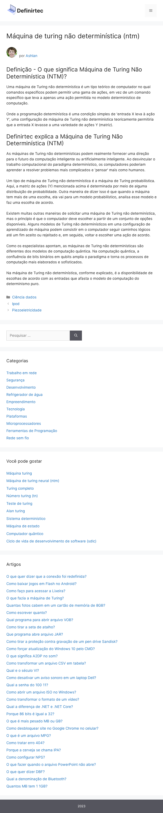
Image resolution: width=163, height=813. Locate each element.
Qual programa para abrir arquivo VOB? (39, 620)
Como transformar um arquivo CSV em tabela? (46, 663)
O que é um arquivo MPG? (28, 735)
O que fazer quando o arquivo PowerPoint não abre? (51, 764)
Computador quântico (24, 534)
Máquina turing (19, 473)
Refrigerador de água (24, 394)
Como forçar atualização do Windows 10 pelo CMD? (50, 649)
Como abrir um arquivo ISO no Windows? (41, 692)
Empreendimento (20, 402)
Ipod (16, 304)
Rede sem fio (17, 438)
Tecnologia (15, 409)
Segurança (15, 380)
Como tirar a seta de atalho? (30, 627)
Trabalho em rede (21, 373)
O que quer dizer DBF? (25, 772)
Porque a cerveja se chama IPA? (33, 750)
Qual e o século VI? (22, 670)
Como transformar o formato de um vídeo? (42, 699)
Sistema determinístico (25, 518)
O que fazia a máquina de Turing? (35, 598)
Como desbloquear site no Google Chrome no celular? (52, 728)
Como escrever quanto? (26, 612)
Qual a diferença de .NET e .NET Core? (39, 707)
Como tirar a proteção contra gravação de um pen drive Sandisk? (62, 641)
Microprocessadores (23, 423)
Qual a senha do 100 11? (27, 685)
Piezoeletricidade (27, 310)
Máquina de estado (22, 526)
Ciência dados (24, 297)
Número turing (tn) (22, 496)
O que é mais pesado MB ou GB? (34, 721)
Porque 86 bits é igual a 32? (30, 714)
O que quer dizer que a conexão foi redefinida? (46, 576)
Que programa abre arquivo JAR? (34, 634)
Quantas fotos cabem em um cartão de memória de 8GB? (55, 605)
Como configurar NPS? (25, 757)
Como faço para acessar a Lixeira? (35, 591)
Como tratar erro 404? (25, 743)
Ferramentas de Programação (31, 431)
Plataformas (16, 416)
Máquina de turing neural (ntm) (32, 481)
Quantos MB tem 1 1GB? (27, 786)
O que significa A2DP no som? (32, 656)
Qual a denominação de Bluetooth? (36, 779)
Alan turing (15, 511)
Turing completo (20, 488)
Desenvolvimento (21, 387)
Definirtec (30, 10)
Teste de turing (19, 503)
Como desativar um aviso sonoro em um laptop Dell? (51, 678)
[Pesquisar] (76, 336)
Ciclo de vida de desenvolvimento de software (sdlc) (51, 541)
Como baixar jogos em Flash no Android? (41, 584)
